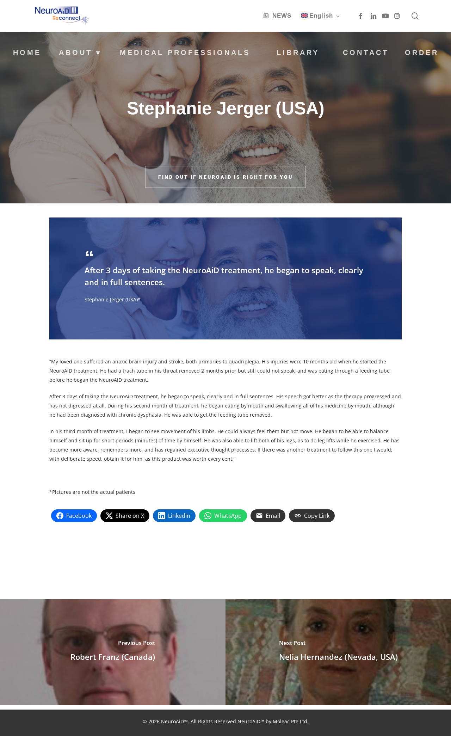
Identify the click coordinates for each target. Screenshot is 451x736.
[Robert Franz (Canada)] (113, 652)
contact (366, 52)
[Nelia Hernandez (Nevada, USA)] (338, 652)
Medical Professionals (185, 52)
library (298, 52)
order (422, 52)
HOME (27, 52)
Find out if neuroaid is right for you (225, 177)
